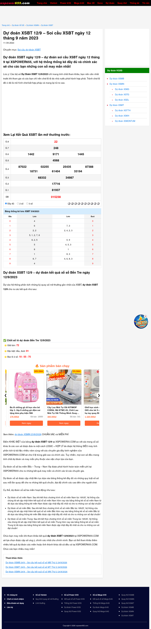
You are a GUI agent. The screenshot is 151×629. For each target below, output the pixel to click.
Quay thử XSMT (127, 603)
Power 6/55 (65, 2)
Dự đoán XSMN (117, 83)
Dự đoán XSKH (122, 115)
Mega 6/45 (79, 2)
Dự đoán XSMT (117, 105)
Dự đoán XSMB (117, 78)
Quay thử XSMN (127, 599)
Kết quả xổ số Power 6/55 (74, 599)
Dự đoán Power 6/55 (72, 607)
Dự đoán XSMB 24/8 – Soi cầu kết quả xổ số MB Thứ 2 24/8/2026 (36, 562)
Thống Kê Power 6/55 (73, 603)
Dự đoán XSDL (122, 99)
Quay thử (122, 2)
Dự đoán (110, 2)
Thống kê (134, 2)
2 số (21, 203)
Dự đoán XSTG (122, 94)
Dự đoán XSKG (122, 89)
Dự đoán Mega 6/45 (101, 607)
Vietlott (53, 2)
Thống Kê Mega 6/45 (101, 603)
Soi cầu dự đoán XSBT (29, 49)
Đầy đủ (10, 203)
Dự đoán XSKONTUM (125, 120)
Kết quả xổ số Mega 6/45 (103, 599)
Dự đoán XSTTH (123, 110)
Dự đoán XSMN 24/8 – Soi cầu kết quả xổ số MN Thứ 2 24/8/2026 (36, 571)
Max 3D (91, 2)
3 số (30, 203)
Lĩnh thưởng (40, 603)
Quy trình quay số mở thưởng (47, 599)
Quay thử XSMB (127, 595)
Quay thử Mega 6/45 (101, 611)
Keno (100, 2)
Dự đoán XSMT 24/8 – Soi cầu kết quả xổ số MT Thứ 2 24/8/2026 (36, 567)
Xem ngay (23, 423)
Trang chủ (42, 2)
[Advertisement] (75, 14)
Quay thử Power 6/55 (72, 611)
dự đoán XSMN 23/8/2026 (28, 434)
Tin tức (146, 2)
